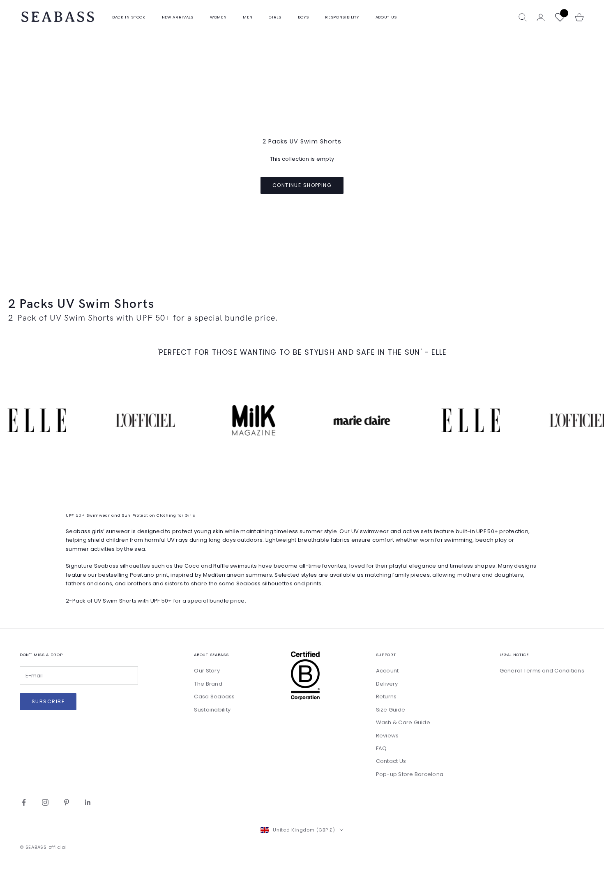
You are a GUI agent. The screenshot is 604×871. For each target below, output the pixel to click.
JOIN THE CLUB (382, 567)
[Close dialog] (452, 284)
